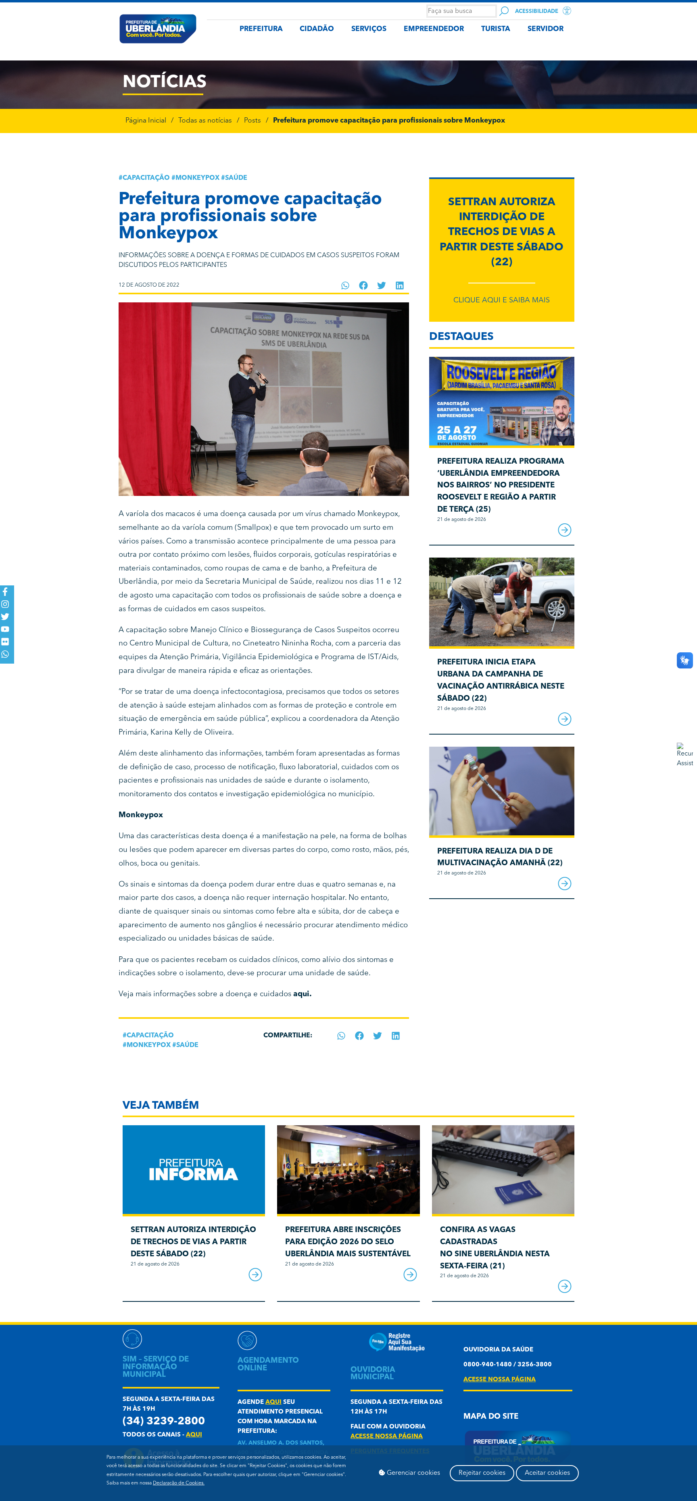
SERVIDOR (545, 29)
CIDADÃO (317, 29)
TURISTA (495, 29)
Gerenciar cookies (412, 1473)
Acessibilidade (536, 11)
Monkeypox (197, 178)
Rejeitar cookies (482, 1473)
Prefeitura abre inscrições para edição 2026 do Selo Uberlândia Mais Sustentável (348, 1242)
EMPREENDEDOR (434, 29)
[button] (345, 285)
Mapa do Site (490, 1417)
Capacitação (146, 178)
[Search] (504, 11)
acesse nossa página (387, 1437)
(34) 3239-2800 (164, 1421)
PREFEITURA (261, 29)
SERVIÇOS (368, 29)
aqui (194, 1435)
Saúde (236, 178)
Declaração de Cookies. (179, 1483)
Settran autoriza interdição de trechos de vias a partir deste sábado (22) (501, 232)
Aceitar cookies (547, 1473)
